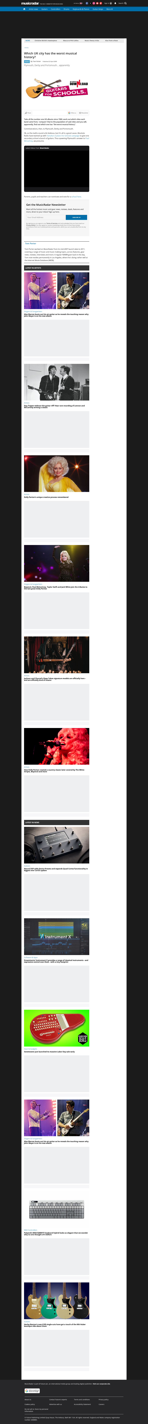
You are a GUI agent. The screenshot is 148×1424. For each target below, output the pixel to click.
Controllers (55, 9)
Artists (26, 48)
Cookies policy (30, 1404)
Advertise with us (55, 1404)
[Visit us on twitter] (90, 3)
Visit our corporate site (101, 1384)
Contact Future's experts (58, 1400)
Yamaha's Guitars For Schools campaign (63, 136)
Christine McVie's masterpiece (46, 40)
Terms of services (52, 223)
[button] (123, 3)
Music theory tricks (92, 40)
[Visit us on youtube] (97, 3)
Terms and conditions (82, 1400)
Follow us (73, 113)
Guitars (44, 9)
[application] (56, 168)
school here (76, 196)
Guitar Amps (98, 9)
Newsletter (85, 113)
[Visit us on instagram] (94, 3)
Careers (101, 1404)
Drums (66, 9)
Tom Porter (37, 61)
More (109, 9)
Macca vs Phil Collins (70, 40)
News (27, 62)
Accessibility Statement (82, 1404)
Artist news (33, 9)
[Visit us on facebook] (87, 3)
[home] (24, 9)
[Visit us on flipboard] (100, 3)
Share (29, 113)
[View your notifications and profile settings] (115, 3)
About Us (28, 1400)
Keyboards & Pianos (81, 9)
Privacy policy (103, 1400)
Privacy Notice (30, 225)
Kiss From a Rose (111, 40)
